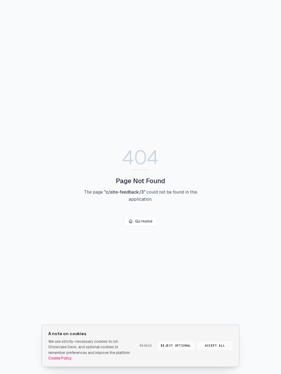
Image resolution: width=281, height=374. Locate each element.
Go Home (144, 221)
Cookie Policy (59, 358)
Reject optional (176, 345)
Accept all (215, 345)
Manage (146, 345)
